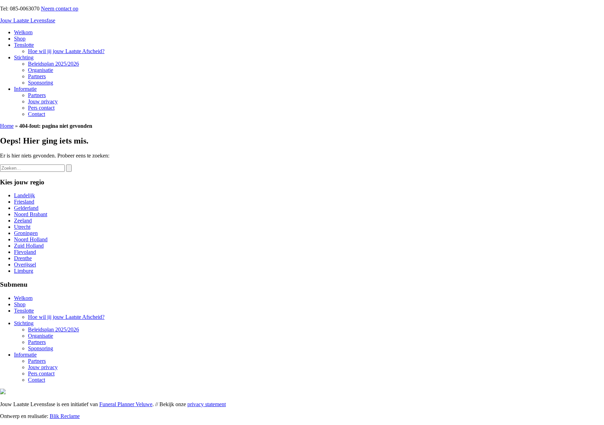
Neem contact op (59, 9)
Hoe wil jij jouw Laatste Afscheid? (66, 51)
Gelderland (26, 208)
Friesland (24, 202)
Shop (20, 39)
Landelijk (24, 195)
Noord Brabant (30, 214)
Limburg (23, 271)
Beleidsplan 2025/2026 (53, 64)
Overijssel (25, 265)
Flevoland (25, 252)
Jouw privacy (43, 101)
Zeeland (23, 221)
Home (7, 126)
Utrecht (22, 227)
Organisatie (40, 70)
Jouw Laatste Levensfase (27, 20)
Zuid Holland (29, 246)
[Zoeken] (69, 168)
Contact (36, 114)
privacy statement (206, 404)
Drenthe (23, 258)
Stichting (24, 57)
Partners (37, 76)
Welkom (23, 32)
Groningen (26, 233)
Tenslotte (24, 45)
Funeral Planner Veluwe (125, 404)
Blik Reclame (65, 416)
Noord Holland (31, 239)
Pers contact (41, 108)
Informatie (25, 89)
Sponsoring (40, 83)
